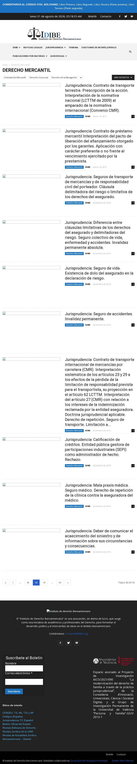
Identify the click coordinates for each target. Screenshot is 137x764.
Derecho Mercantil (74, 116)
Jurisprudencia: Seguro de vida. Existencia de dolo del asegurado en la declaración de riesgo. (99, 273)
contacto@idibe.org (76, 633)
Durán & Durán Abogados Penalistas (89, 760)
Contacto (105, 16)
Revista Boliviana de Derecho (19, 727)
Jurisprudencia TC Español (17, 720)
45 (28, 582)
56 (60, 582)
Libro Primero (67, 4)
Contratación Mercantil (15, 77)
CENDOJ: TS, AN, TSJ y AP (18, 712)
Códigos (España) (12, 716)
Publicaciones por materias (29, 56)
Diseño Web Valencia (122, 760)
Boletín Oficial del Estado (16, 724)
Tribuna (73, 47)
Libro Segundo (84, 4)
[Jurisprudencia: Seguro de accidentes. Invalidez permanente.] (31, 332)
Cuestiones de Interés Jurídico (98, 47)
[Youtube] (132, 16)
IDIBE (15, 47)
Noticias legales (32, 47)
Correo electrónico (18, 673)
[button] (130, 51)
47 (44, 582)
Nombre (10, 663)
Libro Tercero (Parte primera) (110, 4)
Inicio (5, 64)
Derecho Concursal (39, 77)
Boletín (92, 16)
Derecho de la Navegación (64, 77)
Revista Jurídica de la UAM (17, 731)
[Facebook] (119, 16)
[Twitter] (125, 16)
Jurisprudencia (54, 47)
